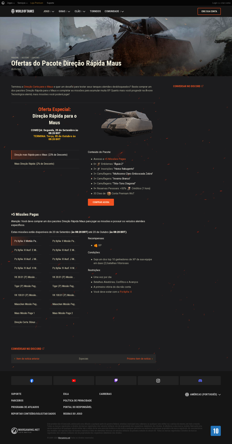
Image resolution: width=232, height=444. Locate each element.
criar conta (225, 3)
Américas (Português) (203, 394)
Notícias (25, 58)
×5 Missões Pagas (115, 158)
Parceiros (17, 400)
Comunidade (112, 11)
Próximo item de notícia (139, 358)
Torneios (95, 11)
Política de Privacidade (77, 400)
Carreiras (105, 394)
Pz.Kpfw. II (126, 291)
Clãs (77, 11)
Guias (62, 11)
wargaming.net (25, 430)
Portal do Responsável (77, 407)
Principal (15, 58)
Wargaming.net (64, 438)
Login (214, 3)
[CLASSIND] (216, 431)
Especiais (35, 58)
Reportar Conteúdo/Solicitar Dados (33, 413)
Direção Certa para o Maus (38, 86)
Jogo (46, 11)
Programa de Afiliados (25, 407)
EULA (66, 394)
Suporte (16, 394)
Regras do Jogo (72, 413)
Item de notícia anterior (27, 358)
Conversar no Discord (186, 86)
